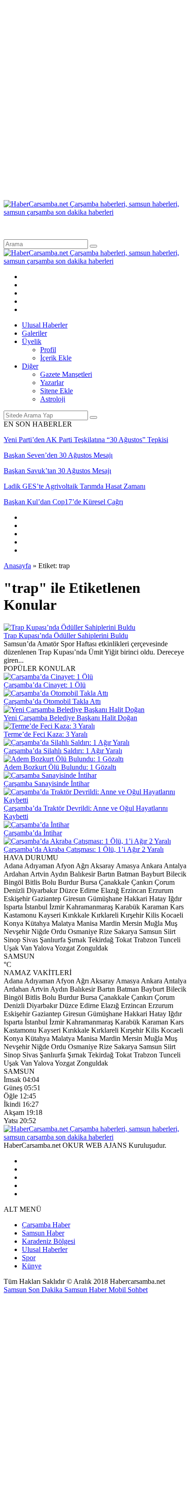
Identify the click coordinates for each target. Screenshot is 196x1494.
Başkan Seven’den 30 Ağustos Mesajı (58, 455)
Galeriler (34, 333)
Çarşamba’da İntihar (33, 833)
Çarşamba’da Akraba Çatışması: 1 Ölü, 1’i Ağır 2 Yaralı (84, 849)
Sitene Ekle (56, 391)
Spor (29, 1258)
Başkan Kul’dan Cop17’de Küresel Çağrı (63, 502)
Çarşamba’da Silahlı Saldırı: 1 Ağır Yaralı (63, 751)
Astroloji (52, 399)
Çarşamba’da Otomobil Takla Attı (52, 701)
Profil (48, 350)
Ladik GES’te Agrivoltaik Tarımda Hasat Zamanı (74, 486)
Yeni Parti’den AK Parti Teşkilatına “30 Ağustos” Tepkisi (86, 439)
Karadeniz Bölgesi (48, 1241)
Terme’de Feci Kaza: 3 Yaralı (46, 734)
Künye (31, 1266)
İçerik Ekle (56, 358)
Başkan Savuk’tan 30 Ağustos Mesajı (57, 471)
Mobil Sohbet (128, 1289)
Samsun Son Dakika (34, 1289)
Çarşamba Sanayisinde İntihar (46, 783)
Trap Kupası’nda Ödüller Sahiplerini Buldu (66, 635)
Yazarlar (52, 382)
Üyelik (31, 341)
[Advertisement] (98, 102)
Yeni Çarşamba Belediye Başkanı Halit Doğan (70, 718)
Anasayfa (17, 566)
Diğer (30, 366)
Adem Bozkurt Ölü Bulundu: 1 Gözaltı (60, 767)
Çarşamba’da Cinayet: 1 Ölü (45, 685)
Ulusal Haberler (44, 325)
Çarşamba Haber (46, 1225)
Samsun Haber (43, 1233)
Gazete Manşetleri (66, 374)
